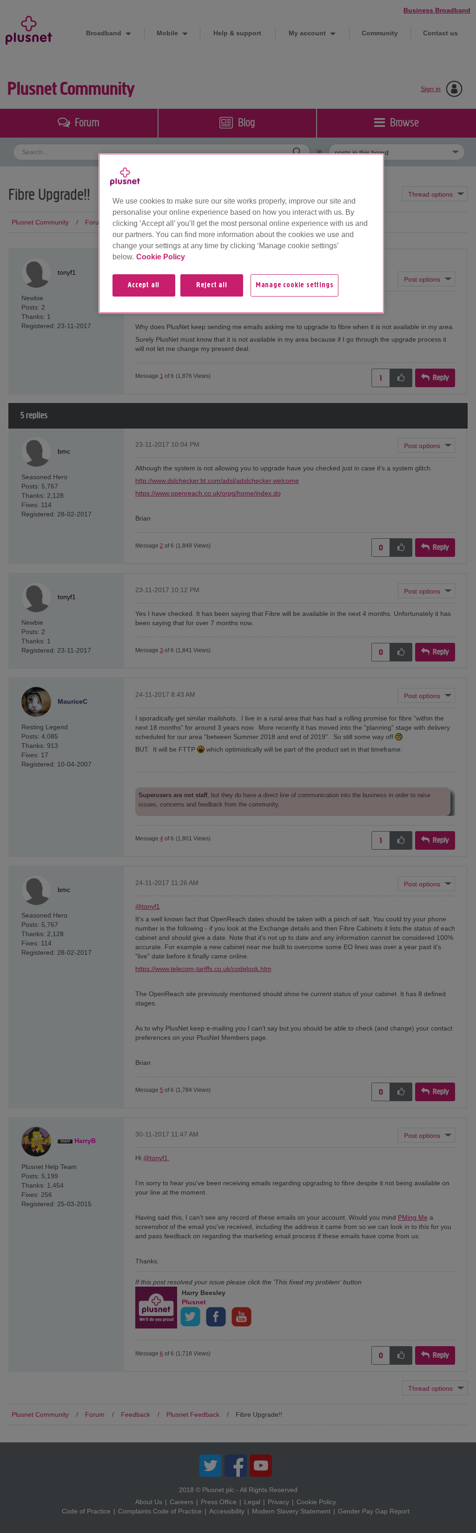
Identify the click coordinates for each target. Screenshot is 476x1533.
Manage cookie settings (295, 285)
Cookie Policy (160, 257)
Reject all (211, 285)
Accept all (143, 285)
